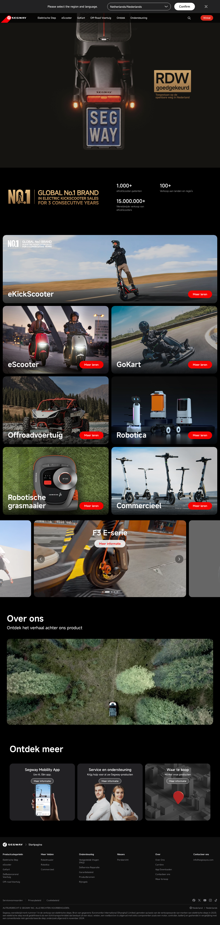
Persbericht (122, 859)
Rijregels (83, 881)
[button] (179, 559)
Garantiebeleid (86, 872)
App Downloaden (163, 869)
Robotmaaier (47, 859)
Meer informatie (110, 544)
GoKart (6, 869)
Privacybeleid (34, 900)
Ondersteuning (86, 854)
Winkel (206, 17)
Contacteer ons (162, 874)
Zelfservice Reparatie (89, 867)
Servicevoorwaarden (13, 900)
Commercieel (47, 869)
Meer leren (200, 294)
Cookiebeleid (53, 900)
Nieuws (121, 854)
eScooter (7, 864)
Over (157, 854)
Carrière (159, 864)
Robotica (45, 864)
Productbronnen (87, 877)
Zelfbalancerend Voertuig (10, 875)
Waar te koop (161, 879)
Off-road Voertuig (11, 881)
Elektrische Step (10, 859)
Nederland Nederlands (204, 907)
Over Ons (160, 859)
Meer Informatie (110, 71)
